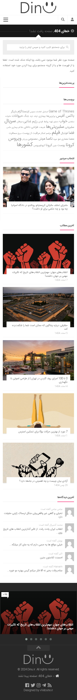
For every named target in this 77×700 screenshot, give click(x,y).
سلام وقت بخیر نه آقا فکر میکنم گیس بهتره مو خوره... (34, 570)
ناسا (49, 138)
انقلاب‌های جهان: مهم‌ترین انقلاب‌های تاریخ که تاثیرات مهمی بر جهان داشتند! (39, 274)
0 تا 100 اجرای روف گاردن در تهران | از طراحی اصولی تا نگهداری (38, 380)
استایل (45, 112)
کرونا (49, 145)
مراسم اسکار (46, 133)
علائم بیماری (17, 127)
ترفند (36, 116)
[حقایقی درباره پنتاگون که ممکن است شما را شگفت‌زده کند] (38, 307)
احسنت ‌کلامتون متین (51, 557)
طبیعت (42, 127)
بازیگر (14, 111)
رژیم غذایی (30, 121)
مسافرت (13, 133)
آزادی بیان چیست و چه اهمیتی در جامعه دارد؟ (43, 481)
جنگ (26, 116)
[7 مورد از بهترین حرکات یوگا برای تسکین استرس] (38, 413)
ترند (31, 116)
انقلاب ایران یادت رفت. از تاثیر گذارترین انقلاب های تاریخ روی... (32, 531)
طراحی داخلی (31, 127)
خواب (63, 121)
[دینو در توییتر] (33, 685)
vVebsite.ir (46, 690)
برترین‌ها (51, 116)
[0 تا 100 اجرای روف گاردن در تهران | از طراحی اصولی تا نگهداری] (38, 360)
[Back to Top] (38, 648)
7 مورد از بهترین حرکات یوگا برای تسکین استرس (42, 431)
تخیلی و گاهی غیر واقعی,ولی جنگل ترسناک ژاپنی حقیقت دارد (33, 515)
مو (59, 139)
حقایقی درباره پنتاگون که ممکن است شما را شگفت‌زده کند (39, 327)
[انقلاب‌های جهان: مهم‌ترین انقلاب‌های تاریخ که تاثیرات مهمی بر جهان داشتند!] (38, 254)
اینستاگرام (23, 111)
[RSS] (49, 685)
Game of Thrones (61, 111)
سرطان (20, 122)
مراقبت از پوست (31, 133)
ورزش (24, 139)
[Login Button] (72, 20)
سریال (10, 121)
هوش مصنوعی (36, 139)
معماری (64, 139)
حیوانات (17, 116)
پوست (61, 145)
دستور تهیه (53, 122)
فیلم (56, 132)
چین (55, 145)
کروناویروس (39, 145)
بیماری (42, 116)
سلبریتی (69, 127)
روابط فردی (43, 122)
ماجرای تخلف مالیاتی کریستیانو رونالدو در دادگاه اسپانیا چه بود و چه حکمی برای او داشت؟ (39, 207)
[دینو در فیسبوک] (27, 685)
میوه (55, 139)
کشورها (25, 144)
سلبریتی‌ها (55, 127)
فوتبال (64, 133)
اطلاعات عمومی (36, 111)
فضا (71, 133)
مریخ (19, 133)
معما (71, 139)
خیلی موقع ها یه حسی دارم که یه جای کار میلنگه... (36, 545)
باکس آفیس (65, 116)
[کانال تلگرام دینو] (44, 685)
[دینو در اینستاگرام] (39, 685)
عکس (9, 127)
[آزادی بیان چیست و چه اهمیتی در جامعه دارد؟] (38, 463)
